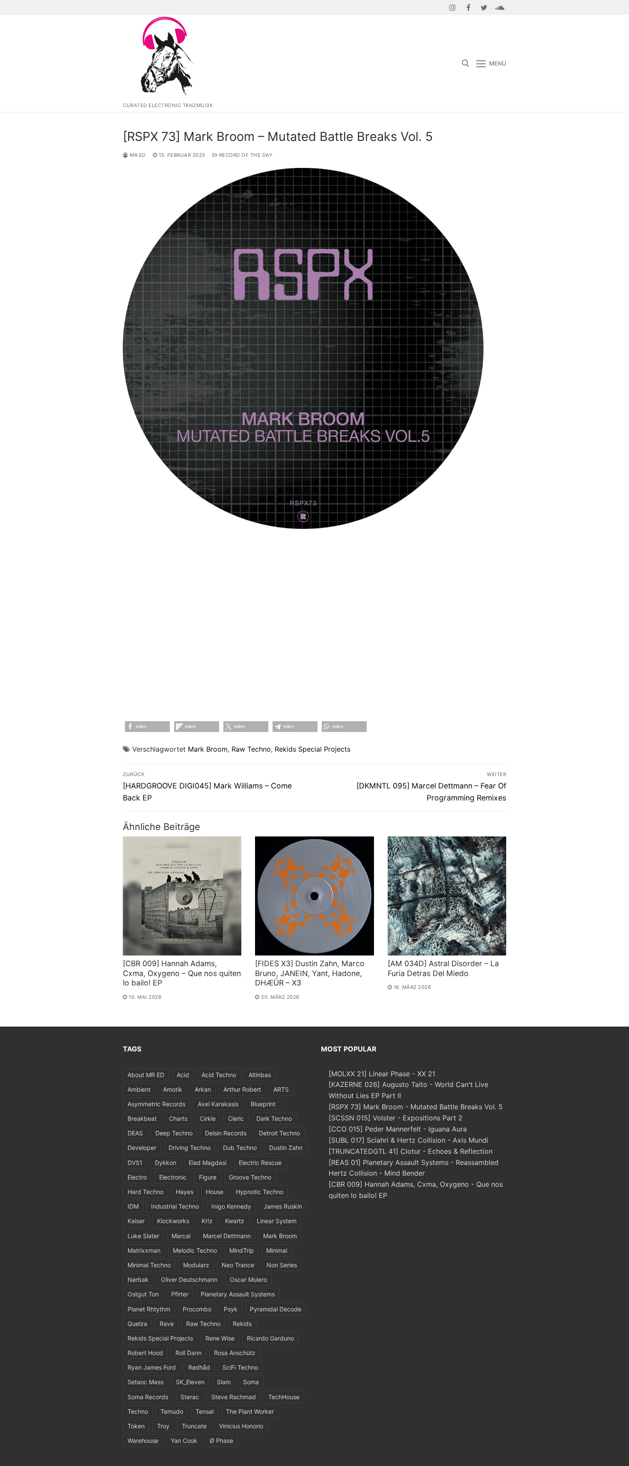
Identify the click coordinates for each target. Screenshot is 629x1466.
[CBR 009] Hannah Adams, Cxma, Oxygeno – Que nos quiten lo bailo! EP (182, 973)
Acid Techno (219, 1074)
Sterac (190, 1396)
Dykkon (165, 1162)
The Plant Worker (250, 1411)
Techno (138, 1411)
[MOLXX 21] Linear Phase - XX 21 (382, 1073)
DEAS (135, 1133)
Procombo (197, 1309)
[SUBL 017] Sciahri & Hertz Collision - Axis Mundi (408, 1140)
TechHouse (284, 1396)
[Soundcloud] (499, 7)
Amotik (172, 1089)
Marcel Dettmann (227, 1235)
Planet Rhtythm (149, 1309)
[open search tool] (465, 63)
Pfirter (179, 1294)
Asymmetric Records (156, 1104)
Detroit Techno (279, 1133)
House (214, 1191)
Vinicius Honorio (241, 1426)
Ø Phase (221, 1440)
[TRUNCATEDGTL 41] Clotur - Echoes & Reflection (411, 1151)
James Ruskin (283, 1206)
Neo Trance (238, 1265)
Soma (251, 1381)
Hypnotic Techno (259, 1191)
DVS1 (135, 1162)
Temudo (171, 1411)
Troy (163, 1426)
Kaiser (136, 1220)
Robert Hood (145, 1352)
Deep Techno (174, 1133)
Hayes (184, 1191)
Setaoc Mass (145, 1381)
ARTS (281, 1089)
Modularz (196, 1265)
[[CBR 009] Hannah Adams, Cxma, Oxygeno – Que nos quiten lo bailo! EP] (182, 895)
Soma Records (148, 1396)
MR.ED (137, 155)
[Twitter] (484, 7)
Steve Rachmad (233, 1396)
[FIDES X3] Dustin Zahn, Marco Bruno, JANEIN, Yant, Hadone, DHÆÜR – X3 (310, 973)
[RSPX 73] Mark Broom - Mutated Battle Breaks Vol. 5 (416, 1106)
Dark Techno (274, 1118)
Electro (137, 1177)
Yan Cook (184, 1440)
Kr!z (207, 1220)
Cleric (236, 1118)
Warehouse (143, 1440)
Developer (142, 1147)
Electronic (173, 1177)
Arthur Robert (242, 1089)
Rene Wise (219, 1338)
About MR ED (146, 1074)
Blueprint (263, 1104)
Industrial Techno (175, 1206)
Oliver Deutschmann (189, 1279)
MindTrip (241, 1250)
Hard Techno (145, 1191)
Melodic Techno (195, 1250)
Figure (208, 1177)
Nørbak (138, 1279)
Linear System (277, 1220)
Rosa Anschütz (234, 1352)
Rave (167, 1323)
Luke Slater (143, 1235)
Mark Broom (208, 749)
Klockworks (173, 1220)
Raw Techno (251, 749)
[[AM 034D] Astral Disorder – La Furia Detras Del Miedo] (447, 895)
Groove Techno (250, 1177)
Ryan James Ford (152, 1367)
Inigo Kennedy (231, 1206)
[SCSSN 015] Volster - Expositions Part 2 (396, 1118)
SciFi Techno (240, 1367)
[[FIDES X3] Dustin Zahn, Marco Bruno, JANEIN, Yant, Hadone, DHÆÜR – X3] (314, 895)
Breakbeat (142, 1118)
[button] (147, 726)
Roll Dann (188, 1352)
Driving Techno (190, 1147)
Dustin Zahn (286, 1147)
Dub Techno (240, 1147)
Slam (224, 1381)
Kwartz (234, 1220)
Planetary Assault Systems (238, 1294)
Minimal (276, 1250)
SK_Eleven (190, 1381)
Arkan (203, 1089)
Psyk (230, 1309)
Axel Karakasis (218, 1104)
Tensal (205, 1411)
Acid (183, 1074)
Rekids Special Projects (312, 749)
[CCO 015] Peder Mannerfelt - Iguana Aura (398, 1129)
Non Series (282, 1265)
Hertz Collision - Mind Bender (377, 1173)
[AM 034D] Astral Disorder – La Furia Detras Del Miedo (443, 968)
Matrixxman (144, 1250)
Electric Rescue (260, 1162)
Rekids (242, 1323)
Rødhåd (199, 1367)
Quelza (137, 1323)
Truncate (194, 1426)
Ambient (139, 1089)
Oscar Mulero (248, 1279)
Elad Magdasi (207, 1162)
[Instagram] (453, 7)
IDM (133, 1206)
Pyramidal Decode (275, 1309)
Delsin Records (225, 1133)
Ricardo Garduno (270, 1338)
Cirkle (208, 1118)
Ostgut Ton (143, 1294)
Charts (178, 1118)
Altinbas (260, 1074)
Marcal (181, 1235)
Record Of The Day (245, 155)
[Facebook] (468, 7)
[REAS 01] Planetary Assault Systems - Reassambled (413, 1162)
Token (136, 1426)
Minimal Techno (149, 1265)
